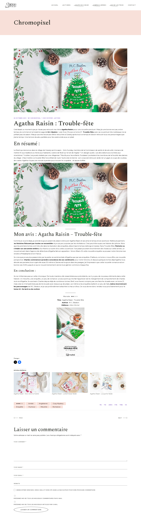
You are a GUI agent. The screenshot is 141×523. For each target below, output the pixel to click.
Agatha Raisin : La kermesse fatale (64, 394)
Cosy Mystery (48, 118)
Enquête (19, 407)
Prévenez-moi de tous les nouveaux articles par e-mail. (36, 504)
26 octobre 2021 (20, 118)
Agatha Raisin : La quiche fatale (101, 394)
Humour (31, 407)
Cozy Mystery (58, 404)
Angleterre (43, 404)
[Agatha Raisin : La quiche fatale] (108, 382)
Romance (56, 407)
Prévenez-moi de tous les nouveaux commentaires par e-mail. (38, 498)
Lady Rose (63, 132)
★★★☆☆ (19, 404)
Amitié (30, 404)
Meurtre (44, 407)
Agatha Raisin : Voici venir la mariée (26, 394)
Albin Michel (74, 305)
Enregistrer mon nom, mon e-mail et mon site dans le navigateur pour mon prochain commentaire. (56, 490)
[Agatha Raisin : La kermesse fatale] (70, 382)
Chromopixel (35, 118)
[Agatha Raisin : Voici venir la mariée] (32, 382)
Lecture (57, 118)
